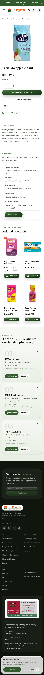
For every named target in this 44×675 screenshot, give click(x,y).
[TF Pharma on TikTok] (19, 528)
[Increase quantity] (13, 86)
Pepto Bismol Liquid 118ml (30, 309)
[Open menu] (4, 10)
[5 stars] (19, 180)
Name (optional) (10, 185)
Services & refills (29, 547)
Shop (10, 19)
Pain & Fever (6, 543)
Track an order (7, 581)
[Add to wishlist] (5, 106)
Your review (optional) (12, 201)
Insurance (27, 551)
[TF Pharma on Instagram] (9, 528)
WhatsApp (13, 376)
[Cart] (34, 10)
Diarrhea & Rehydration (22, 19)
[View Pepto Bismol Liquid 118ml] (32, 293)
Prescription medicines (32, 543)
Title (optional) (9, 193)
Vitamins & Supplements (10, 555)
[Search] (29, 10)
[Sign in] (39, 10)
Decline (31, 669)
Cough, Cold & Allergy (9, 547)
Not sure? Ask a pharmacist (14, 113)
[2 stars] (9, 180)
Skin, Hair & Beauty (8, 559)
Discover (5, 573)
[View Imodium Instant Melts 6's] (32, 247)
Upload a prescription (31, 539)
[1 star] (6, 180)
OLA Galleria (13, 431)
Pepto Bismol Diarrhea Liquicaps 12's (9, 262)
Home (4, 19)
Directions (24, 376)
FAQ (3, 577)
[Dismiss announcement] (41, 3)
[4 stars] (16, 180)
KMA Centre (12, 359)
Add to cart (13, 276)
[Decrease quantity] (5, 86)
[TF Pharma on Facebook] (4, 528)
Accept (12, 669)
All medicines (7, 539)
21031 (16, 644)
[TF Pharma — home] (16, 10)
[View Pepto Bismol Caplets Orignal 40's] (11, 293)
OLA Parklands (14, 395)
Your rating (8, 177)
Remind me (22, 493)
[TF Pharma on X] (14, 528)
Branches (5, 589)
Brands (4, 563)
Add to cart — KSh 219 (23, 92)
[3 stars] (13, 180)
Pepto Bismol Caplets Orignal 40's (10, 309)
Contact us (6, 585)
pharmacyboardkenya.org (13, 648)
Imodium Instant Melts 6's (32, 262)
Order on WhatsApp (23, 99)
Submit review (13, 215)
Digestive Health (8, 551)
